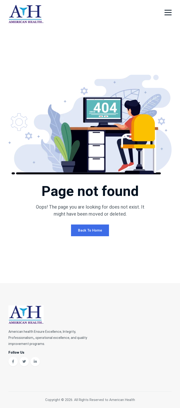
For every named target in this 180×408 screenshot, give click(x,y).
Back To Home (90, 230)
